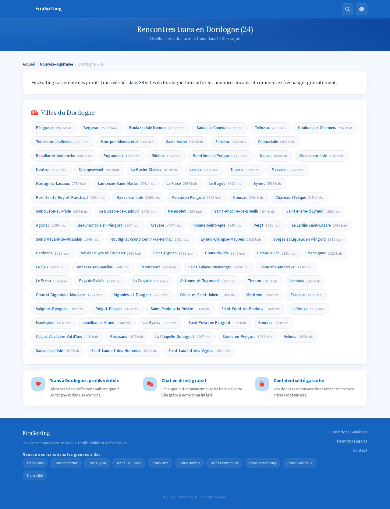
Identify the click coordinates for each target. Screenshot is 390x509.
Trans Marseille (66, 463)
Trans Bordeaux (299, 463)
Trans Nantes (189, 463)
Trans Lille (35, 475)
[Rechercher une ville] (347, 9)
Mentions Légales (352, 441)
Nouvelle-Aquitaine (56, 64)
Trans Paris (35, 463)
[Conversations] (361, 9)
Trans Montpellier (224, 463)
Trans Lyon (97, 463)
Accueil (29, 64)
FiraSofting (48, 9)
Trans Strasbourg (262, 463)
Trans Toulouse (128, 463)
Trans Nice (160, 463)
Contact (360, 450)
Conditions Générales (348, 432)
